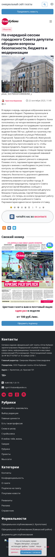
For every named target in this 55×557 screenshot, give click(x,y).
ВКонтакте (40, 216)
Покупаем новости (11, 493)
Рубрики (6, 449)
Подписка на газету (11, 488)
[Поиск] (44, 4)
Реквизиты (7, 500)
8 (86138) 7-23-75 (12, 382)
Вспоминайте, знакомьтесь (15, 408)
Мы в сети (7, 459)
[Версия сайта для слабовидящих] (51, 4)
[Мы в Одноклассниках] (18, 395)
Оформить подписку (27, 323)
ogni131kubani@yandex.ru (15, 387)
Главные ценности (11, 418)
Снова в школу (9, 428)
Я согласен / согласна (30, 552)
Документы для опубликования (17, 534)
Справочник (8, 510)
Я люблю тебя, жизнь (12, 438)
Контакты (6, 472)
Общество (7, 29)
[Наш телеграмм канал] (5, 395)
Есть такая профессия (12, 423)
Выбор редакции (10, 413)
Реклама (6, 505)
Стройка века (8, 433)
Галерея (5, 443)
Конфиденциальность (13, 478)
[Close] (45, 547)
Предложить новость (27, 11)
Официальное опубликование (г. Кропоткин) (24, 524)
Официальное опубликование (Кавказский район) (27, 529)
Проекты (6, 454)
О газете (6, 483)
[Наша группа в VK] (11, 395)
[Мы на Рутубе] (25, 395)
